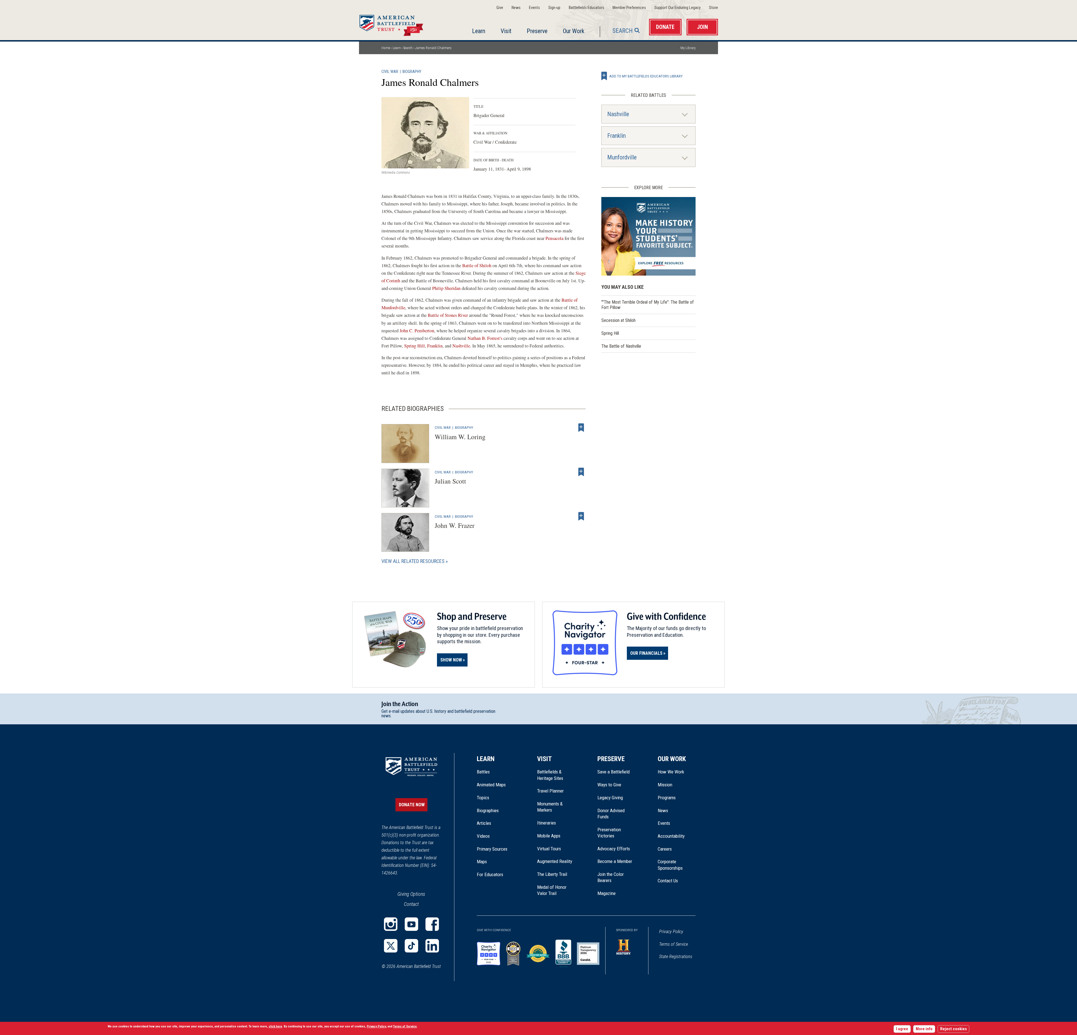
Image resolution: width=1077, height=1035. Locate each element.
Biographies (488, 810)
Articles (484, 823)
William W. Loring (460, 436)
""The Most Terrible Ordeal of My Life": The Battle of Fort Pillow (647, 304)
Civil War (389, 71)
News (516, 7)
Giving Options (411, 894)
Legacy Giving (616, 797)
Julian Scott (450, 481)
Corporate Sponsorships (670, 865)
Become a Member (614, 861)
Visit (506, 31)
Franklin (435, 346)
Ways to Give (609, 784)
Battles (483, 772)
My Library (688, 48)
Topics (483, 797)
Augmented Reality (554, 861)
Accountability (671, 836)
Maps (482, 861)
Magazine (606, 893)
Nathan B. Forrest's (485, 338)
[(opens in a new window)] (390, 924)
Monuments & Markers (550, 807)
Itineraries (546, 823)
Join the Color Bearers (610, 877)
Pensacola (553, 238)
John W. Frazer (455, 525)
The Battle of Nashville (621, 346)
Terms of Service (673, 944)
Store (713, 7)
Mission (665, 784)
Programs (667, 797)
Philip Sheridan (446, 288)
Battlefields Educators (586, 7)
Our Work (573, 31)
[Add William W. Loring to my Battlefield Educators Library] (581, 427)
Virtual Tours (549, 848)
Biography (411, 71)
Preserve (537, 31)
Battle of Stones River (448, 315)
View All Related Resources (413, 561)
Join (702, 27)
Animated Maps (491, 784)
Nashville (461, 346)
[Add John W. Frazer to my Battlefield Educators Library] (581, 516)
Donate (665, 27)
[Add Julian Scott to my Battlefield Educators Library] (581, 472)
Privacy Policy (671, 931)
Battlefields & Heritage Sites (550, 775)
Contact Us (668, 880)
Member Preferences (629, 7)
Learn (478, 31)
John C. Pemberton (417, 331)
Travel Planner (550, 791)
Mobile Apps (548, 836)
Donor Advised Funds (611, 813)
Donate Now (412, 804)
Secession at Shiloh (618, 320)
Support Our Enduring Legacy (677, 7)
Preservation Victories (609, 833)
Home (398, 23)
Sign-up (554, 7)
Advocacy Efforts (613, 848)
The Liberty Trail (556, 874)
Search (623, 30)
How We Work (671, 772)
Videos (483, 836)
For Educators (490, 874)
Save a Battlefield (613, 772)
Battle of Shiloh (476, 265)
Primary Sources (492, 849)
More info (924, 1029)
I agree (902, 1029)
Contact (411, 904)
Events (534, 7)
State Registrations (675, 956)
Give (499, 7)
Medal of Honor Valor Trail (554, 890)
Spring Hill (414, 346)
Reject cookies (953, 1029)
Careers (665, 849)
